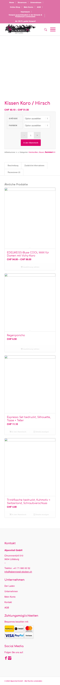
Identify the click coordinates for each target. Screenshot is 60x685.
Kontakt (8, 602)
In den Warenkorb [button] (19, 432)
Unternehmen (35, 2)
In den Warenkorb (30, 142)
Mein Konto (28, 7)
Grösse (13, 118)
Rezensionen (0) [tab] (14, 172)
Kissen (41, 152)
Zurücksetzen (50, 152)
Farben (13, 125)
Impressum (25, 12)
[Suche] (44, 29)
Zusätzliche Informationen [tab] (34, 165)
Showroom (22, 2)
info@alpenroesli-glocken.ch (18, 571)
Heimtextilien (33, 152)
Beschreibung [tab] (13, 165)
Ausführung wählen (31, 267)
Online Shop (15, 7)
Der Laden (9, 585)
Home (11, 2)
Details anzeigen (42, 432)
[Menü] (51, 29)
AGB (39, 7)
